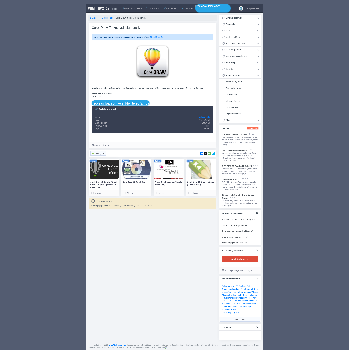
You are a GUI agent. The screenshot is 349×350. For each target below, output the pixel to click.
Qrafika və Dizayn (233, 37)
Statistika (188, 8)
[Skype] (213, 153)
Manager (248, 291)
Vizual (240, 306)
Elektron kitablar (233, 100)
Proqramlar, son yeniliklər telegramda (120, 102)
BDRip (239, 286)
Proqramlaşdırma (233, 88)
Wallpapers (248, 306)
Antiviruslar (230, 24)
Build (249, 286)
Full (238, 291)
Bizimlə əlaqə (172, 8)
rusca (251, 300)
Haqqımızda (153, 8)
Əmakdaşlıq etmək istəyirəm (235, 242)
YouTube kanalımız (240, 258)
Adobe (225, 286)
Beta (244, 286)
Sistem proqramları (234, 17)
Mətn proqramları (233, 49)
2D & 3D (229, 68)
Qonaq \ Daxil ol (251, 8)
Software (226, 303)
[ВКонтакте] (201, 153)
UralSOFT (226, 306)
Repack (244, 300)
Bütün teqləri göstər (230, 312)
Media (255, 291)
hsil (241, 291)
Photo (244, 294)
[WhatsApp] (209, 153)
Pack (239, 294)
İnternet (229, 30)
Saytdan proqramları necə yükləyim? (238, 219)
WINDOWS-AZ (102, 8)
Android (231, 286)
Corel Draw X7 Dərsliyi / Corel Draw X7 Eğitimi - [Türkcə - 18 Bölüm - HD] (103, 185)
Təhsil (238, 303)
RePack (237, 300)
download (235, 289)
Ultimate (245, 303)
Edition (255, 289)
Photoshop (252, 294)
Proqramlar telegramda (207, 5)
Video (234, 306)
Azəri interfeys (232, 107)
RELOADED (227, 300)
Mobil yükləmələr (233, 75)
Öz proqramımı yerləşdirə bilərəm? (237, 230)
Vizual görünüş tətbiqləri (236, 56)
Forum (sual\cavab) (133, 8)
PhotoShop (230, 62)
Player (225, 297)
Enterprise (226, 291)
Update (252, 303)
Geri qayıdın (99, 153)
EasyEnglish (246, 289)
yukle (233, 309)
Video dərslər (204, 116)
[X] (205, 153)
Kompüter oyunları (234, 81)
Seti (256, 300)
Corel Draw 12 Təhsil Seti (134, 182)
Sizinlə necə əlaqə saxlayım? (235, 236)
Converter (226, 289)
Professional (241, 297)
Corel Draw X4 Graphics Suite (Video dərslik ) (200, 183)
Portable (232, 297)
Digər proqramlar (233, 113)
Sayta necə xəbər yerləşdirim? (235, 225)
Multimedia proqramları (236, 43)
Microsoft (226, 294)
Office (233, 294)
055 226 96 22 (156, 36)
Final (234, 291)
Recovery (252, 297)
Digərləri (229, 120)
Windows (226, 309)
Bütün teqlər (241, 319)
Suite (233, 303)
